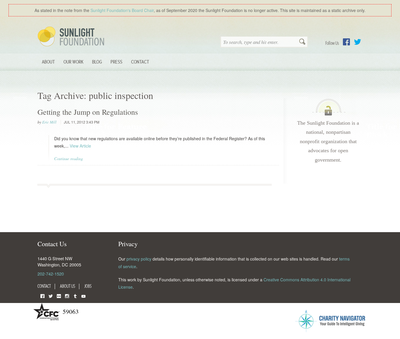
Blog (97, 62)
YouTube (83, 295)
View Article (80, 146)
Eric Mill (49, 122)
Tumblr (75, 295)
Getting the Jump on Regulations (87, 112)
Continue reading (68, 158)
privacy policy (139, 259)
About (48, 62)
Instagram (67, 295)
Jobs (88, 286)
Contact (140, 62)
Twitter (357, 41)
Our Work (73, 62)
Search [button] (302, 42)
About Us (67, 286)
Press (116, 62)
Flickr (59, 295)
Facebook (346, 41)
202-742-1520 (50, 273)
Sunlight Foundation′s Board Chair (122, 10)
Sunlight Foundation (72, 36)
